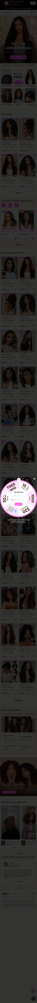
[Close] (34, 479)
